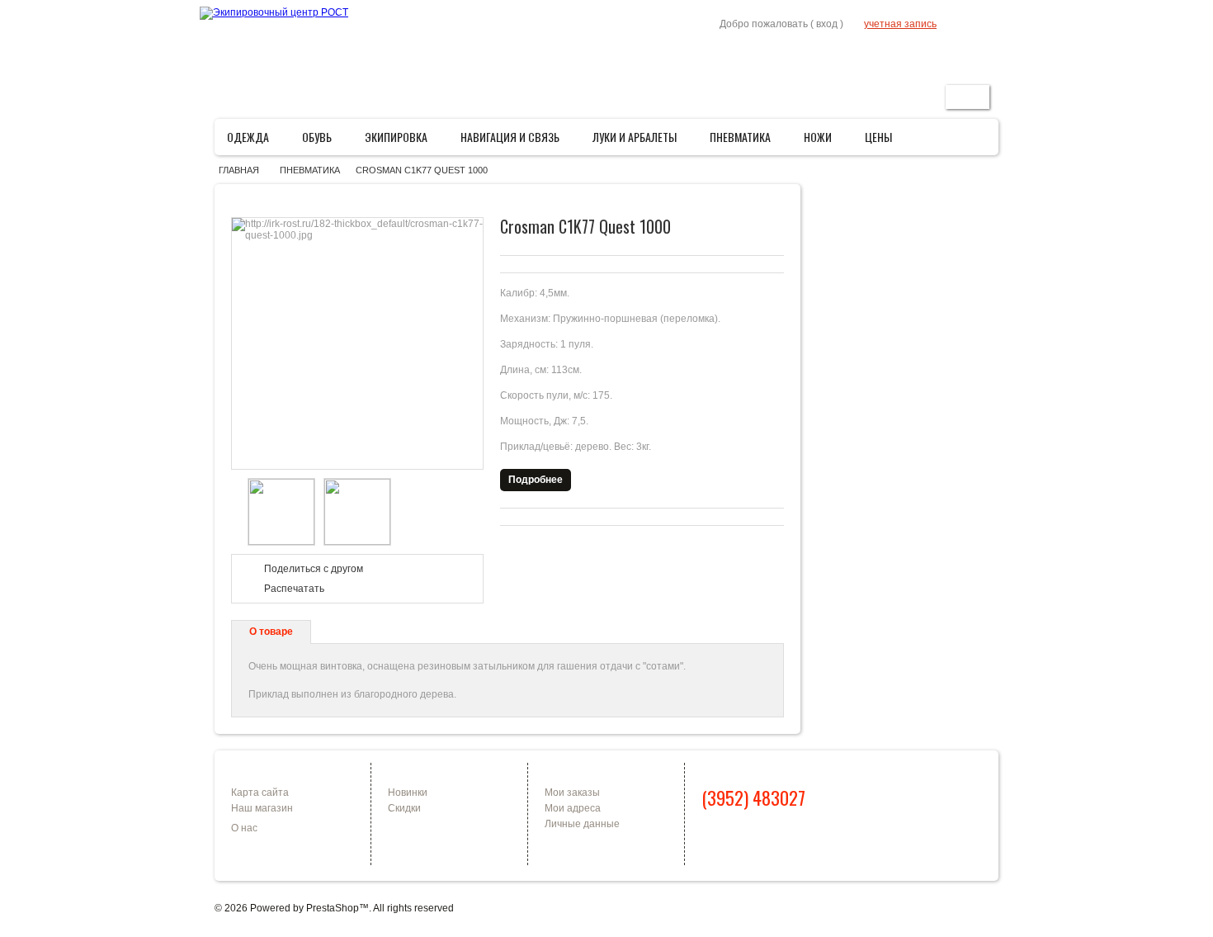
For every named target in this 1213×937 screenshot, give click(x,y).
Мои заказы (572, 792)
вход (827, 24)
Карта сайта (260, 792)
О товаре (271, 631)
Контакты (973, 55)
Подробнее (535, 479)
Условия (917, 55)
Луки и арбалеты (639, 141)
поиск (967, 97)
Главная (825, 55)
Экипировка (401, 141)
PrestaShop (332, 908)
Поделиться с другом (313, 569)
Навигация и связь (515, 141)
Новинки (407, 792)
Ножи (823, 141)
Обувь (322, 141)
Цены (878, 136)
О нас (244, 828)
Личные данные (582, 824)
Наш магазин (262, 808)
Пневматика (745, 141)
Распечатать (294, 588)
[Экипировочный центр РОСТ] (274, 13)
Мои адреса (573, 808)
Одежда (253, 141)
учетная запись (900, 24)
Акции (871, 55)
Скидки (404, 808)
